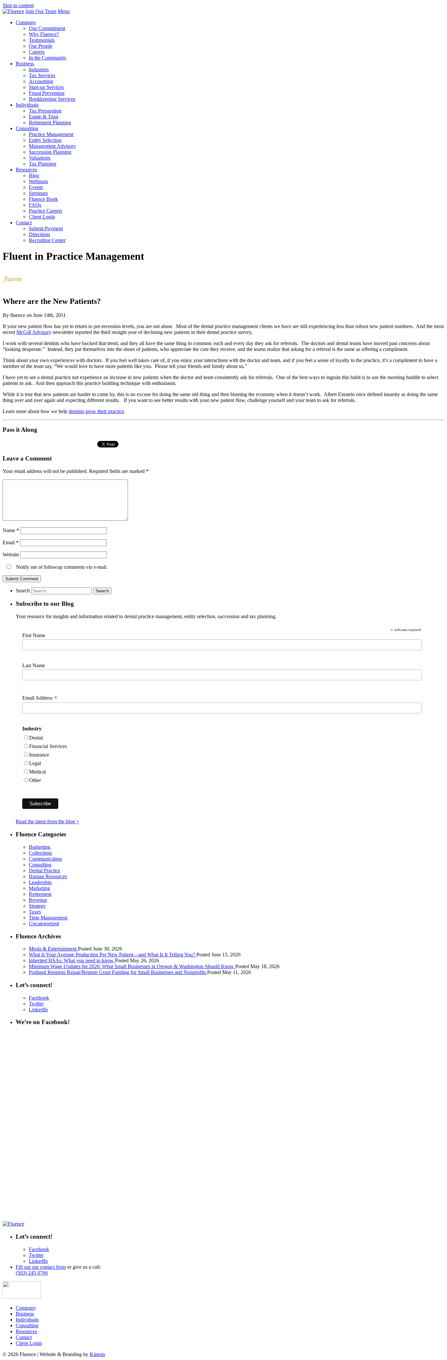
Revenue (38, 900)
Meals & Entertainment (53, 948)
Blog (34, 175)
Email (11, 542)
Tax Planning (42, 163)
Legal (35, 763)
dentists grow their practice (96, 411)
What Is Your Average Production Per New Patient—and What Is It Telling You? (112, 954)
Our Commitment (47, 28)
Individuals (27, 105)
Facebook (39, 998)
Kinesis (97, 1354)
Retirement (40, 894)
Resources (26, 169)
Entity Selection (45, 140)
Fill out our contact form (41, 1267)
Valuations (39, 158)
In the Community (47, 58)
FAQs (35, 205)
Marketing (39, 888)
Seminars (38, 193)
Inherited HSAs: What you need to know (72, 960)
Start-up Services (46, 87)
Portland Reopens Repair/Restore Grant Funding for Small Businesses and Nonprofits (118, 972)
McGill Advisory (33, 332)
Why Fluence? (44, 34)
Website (11, 554)
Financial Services (48, 746)
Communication (45, 859)
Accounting (41, 81)
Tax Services (42, 75)
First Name (33, 635)
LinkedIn (38, 1009)
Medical (37, 772)
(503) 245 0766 (32, 1273)
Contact (24, 222)
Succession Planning (50, 152)
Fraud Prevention (46, 93)
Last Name (33, 665)
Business (25, 63)
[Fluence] (13, 11)
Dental (36, 738)
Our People (40, 46)
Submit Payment (46, 228)
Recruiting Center (47, 240)
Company (26, 22)
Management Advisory (52, 146)
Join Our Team (41, 11)
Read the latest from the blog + (47, 821)
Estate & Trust (43, 116)
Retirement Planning (50, 122)
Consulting (27, 128)
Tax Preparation (45, 110)
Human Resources (48, 876)
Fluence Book (43, 199)
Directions (39, 234)
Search (23, 590)
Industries (39, 69)
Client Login (42, 216)
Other (35, 780)
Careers (37, 52)
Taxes (35, 912)
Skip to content (18, 5)
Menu (64, 11)
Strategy (37, 906)
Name (11, 530)
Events (36, 187)
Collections (40, 853)
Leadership (40, 882)
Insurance (39, 755)
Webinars (38, 181)
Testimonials (42, 40)
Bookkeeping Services (52, 99)
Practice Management (51, 134)
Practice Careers (45, 211)
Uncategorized (44, 923)
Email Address (40, 698)
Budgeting (39, 847)
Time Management (48, 917)
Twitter (36, 1003)
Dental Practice (44, 870)
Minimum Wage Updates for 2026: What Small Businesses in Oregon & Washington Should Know (132, 966)
